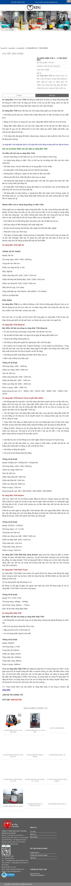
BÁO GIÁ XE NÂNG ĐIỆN (57, 728)
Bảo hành (33, 837)
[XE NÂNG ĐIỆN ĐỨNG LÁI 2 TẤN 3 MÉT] (35, 727)
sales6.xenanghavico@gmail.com (15, 869)
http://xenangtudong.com (14, 871)
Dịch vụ (33, 834)
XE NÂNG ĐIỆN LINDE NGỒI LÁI (57, 804)
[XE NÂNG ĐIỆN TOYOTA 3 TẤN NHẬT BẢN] (13, 727)
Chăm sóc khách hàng (38, 855)
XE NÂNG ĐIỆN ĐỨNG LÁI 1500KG (13, 806)
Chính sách (34, 852)
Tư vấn (33, 831)
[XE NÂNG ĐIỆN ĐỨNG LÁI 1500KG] (13, 803)
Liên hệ (33, 858)
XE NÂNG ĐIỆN (20, 48)
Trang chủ (3, 48)
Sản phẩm (12, 48)
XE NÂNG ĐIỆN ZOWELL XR (57, 755)
